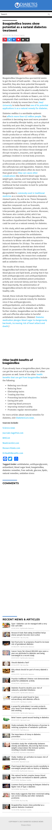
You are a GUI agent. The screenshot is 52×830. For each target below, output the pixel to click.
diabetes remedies (11, 470)
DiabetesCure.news (25, 418)
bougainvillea (37, 467)
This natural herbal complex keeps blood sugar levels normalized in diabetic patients (29, 776)
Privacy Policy (26, 825)
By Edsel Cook (25, 720)
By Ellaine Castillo (26, 702)
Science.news (9, 428)
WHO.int (6, 438)
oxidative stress (27, 473)
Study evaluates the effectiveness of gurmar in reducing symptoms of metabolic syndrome (30, 726)
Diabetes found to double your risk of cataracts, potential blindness (26, 689)
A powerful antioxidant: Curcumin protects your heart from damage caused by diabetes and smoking (29, 708)
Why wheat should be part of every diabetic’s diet (29, 671)
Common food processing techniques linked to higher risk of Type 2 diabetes (30, 786)
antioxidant (8, 467)
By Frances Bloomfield (27, 752)
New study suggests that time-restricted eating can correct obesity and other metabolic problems (30, 796)
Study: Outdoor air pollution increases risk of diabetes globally (29, 758)
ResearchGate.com (11, 448)
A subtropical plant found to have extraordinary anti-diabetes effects (25, 698)
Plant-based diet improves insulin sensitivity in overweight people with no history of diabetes (30, 767)
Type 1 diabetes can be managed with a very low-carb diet (29, 625)
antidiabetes (23, 464)
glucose (37, 470)
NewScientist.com (11, 443)
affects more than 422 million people (24, 116)
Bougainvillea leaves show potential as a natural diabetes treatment (27, 806)
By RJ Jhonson (25, 683)
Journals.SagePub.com (13, 433)
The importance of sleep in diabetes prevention (26, 735)
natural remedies (11, 473)
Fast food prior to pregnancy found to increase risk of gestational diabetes (30, 643)
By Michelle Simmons (27, 628)
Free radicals (27, 470)
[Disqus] (26, 518)
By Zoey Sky (24, 637)
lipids (44, 470)
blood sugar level (22, 467)
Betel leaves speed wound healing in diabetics (30, 718)
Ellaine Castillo (19, 35)
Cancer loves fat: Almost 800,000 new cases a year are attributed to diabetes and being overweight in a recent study (29, 653)
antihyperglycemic (38, 464)
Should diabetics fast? (20, 663)
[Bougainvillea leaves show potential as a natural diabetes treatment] (26, 7)
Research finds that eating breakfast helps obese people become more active (28, 634)
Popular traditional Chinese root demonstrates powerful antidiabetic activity (30, 680)
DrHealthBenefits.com (13, 453)
